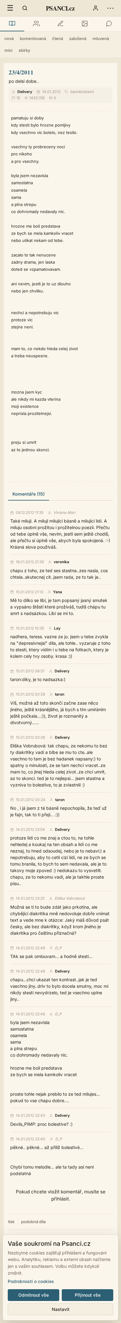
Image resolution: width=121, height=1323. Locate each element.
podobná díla (33, 1221)
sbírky (24, 50)
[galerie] (85, 23)
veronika (61, 562)
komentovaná (33, 38)
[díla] (12, 23)
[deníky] (60, 23)
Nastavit (60, 1309)
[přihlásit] (95, 8)
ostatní (88, 91)
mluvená (100, 38)
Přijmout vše (88, 1295)
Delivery (24, 91)
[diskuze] (109, 23)
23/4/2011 (21, 72)
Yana (57, 592)
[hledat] (24, 8)
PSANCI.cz (60, 8)
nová (9, 38)
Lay (57, 628)
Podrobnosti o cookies (31, 1281)
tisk (11, 1221)
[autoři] (36, 23)
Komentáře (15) (28, 494)
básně (75, 91)
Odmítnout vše (33, 1295)
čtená (57, 38)
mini (8, 50)
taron (59, 694)
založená (77, 38)
